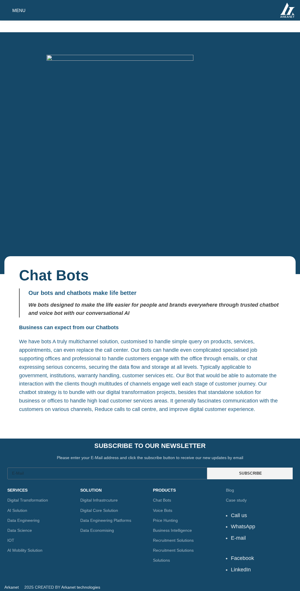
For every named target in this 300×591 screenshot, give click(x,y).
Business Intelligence (172, 530)
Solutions (161, 560)
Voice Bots (162, 510)
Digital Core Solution (99, 510)
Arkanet (11, 587)
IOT (10, 540)
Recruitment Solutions (173, 540)
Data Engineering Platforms (105, 520)
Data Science (19, 530)
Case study (236, 500)
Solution (91, 490)
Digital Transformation (27, 500)
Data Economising (97, 530)
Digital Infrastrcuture (99, 500)
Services (17, 490)
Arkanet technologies (80, 587)
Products (164, 490)
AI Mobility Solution (24, 550)
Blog (230, 490)
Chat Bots (162, 500)
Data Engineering (23, 520)
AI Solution (17, 510)
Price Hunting (165, 520)
